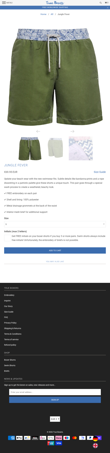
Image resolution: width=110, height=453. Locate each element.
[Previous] (38, 131)
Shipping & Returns (12, 328)
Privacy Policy (10, 323)
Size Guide (100, 171)
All (52, 14)
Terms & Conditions (12, 334)
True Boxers (58, 432)
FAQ (6, 317)
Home (43, 14)
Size (6, 218)
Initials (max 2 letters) (15, 231)
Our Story (8, 306)
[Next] (72, 131)
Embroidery (9, 295)
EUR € (55, 418)
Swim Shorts (9, 365)
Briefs (6, 371)
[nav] (7, 3)
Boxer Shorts (10, 360)
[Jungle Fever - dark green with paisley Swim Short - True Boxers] (55, 77)
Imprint (7, 301)
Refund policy (10, 345)
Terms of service (11, 339)
